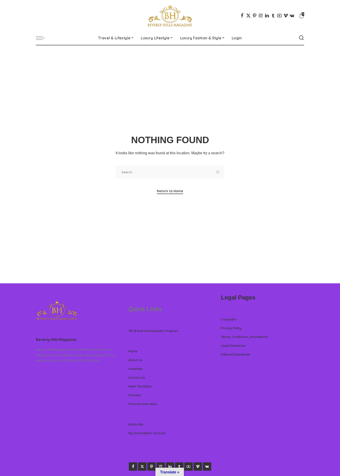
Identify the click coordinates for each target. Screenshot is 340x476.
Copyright (228, 319)
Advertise (135, 369)
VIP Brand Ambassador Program (153, 331)
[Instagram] (261, 15)
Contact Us (136, 377)
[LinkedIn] (267, 15)
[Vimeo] (285, 15)
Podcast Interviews (142, 404)
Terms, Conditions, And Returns (244, 337)
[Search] (301, 38)
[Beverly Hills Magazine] (170, 15)
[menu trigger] (43, 38)
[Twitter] (248, 15)
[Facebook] (242, 15)
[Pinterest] (254, 15)
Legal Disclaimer (233, 345)
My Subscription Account (147, 433)
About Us (135, 360)
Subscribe (135, 424)
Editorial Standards (235, 354)
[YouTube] (279, 15)
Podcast (134, 395)
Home (132, 351)
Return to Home (170, 191)
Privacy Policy (231, 328)
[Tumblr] (273, 15)
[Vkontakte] (292, 15)
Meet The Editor (140, 386)
